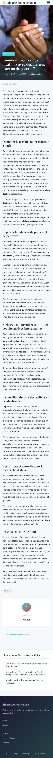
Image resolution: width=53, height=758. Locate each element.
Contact (5, 742)
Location (8, 54)
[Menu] (48, 2)
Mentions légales (9, 738)
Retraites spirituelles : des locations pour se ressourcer (24, 681)
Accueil (5, 84)
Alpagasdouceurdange (19, 2)
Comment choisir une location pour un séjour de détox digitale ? (26, 665)
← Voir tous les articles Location (16, 634)
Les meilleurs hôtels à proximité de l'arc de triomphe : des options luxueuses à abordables (25, 673)
